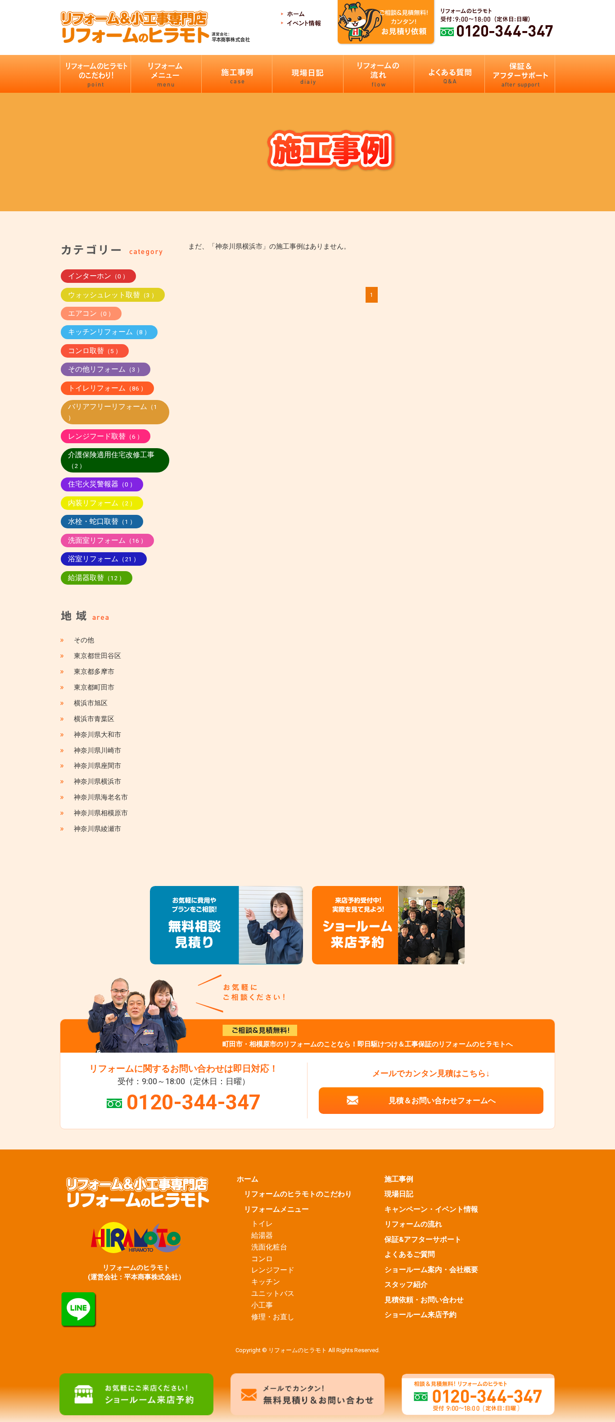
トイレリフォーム (107, 388)
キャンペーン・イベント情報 (431, 1209)
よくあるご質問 (409, 1254)
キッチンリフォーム (109, 331)
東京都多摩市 (94, 672)
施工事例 (398, 1179)
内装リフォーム (102, 503)
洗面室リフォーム (107, 540)
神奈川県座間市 (97, 766)
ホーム (247, 1179)
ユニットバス (272, 1294)
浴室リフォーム (104, 558)
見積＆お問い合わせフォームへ (442, 1100)
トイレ (262, 1224)
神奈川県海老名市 (101, 797)
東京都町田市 (94, 687)
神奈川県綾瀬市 (97, 829)
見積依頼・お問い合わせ (424, 1300)
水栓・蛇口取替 (102, 521)
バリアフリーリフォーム (112, 411)
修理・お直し (272, 1317)
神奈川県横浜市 (97, 781)
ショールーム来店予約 (420, 1315)
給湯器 (262, 1235)
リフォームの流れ (413, 1224)
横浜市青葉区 (94, 719)
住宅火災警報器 (102, 484)
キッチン (265, 1282)
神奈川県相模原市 (101, 813)
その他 (84, 640)
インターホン (98, 276)
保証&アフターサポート (422, 1240)
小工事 (262, 1305)
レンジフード (272, 1270)
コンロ (262, 1259)
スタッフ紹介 (406, 1285)
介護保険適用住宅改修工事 (111, 459)
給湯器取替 (96, 577)
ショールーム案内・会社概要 (431, 1270)
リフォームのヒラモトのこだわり (298, 1194)
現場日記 (398, 1194)
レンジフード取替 (105, 436)
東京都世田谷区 (97, 656)
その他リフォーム (105, 369)
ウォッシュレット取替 (113, 295)
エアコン (91, 313)
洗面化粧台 (269, 1247)
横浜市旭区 (91, 703)
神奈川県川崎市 (97, 750)
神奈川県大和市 (97, 735)
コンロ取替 (95, 350)
